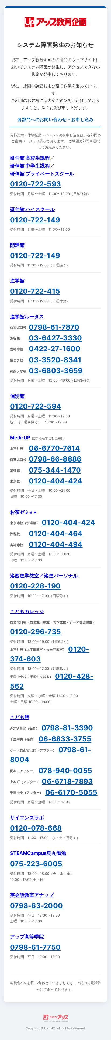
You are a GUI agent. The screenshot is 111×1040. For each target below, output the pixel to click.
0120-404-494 (55, 544)
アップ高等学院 (27, 936)
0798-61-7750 (35, 947)
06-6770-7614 (54, 448)
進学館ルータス (27, 316)
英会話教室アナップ (32, 895)
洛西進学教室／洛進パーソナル (44, 575)
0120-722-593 (35, 184)
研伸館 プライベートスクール (42, 173)
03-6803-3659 (55, 370)
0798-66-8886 (55, 459)
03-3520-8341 (55, 360)
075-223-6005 (36, 864)
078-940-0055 (65, 770)
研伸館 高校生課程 (30, 158)
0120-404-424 (55, 481)
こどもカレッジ (27, 611)
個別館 (17, 396)
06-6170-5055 (71, 792)
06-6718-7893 (67, 781)
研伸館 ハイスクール (32, 209)
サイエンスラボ (27, 817)
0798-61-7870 (54, 327)
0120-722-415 (35, 291)
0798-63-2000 (36, 905)
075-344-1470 (55, 470)
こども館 (19, 717)
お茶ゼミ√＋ (23, 512)
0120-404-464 (55, 533)
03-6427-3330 (55, 338)
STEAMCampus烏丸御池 (38, 853)
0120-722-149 (35, 220)
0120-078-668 (36, 828)
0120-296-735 (35, 631)
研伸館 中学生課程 (30, 166)
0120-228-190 (35, 586)
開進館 (17, 245)
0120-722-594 (35, 406)
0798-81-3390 (67, 728)
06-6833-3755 (65, 739)
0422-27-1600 (54, 349)
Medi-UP (20, 437)
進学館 (17, 280)
